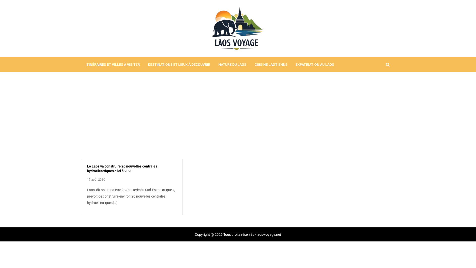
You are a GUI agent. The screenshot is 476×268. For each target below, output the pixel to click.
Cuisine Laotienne (271, 65)
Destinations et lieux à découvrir (179, 65)
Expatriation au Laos (315, 65)
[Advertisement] (238, 109)
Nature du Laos (232, 65)
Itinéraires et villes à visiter (113, 65)
